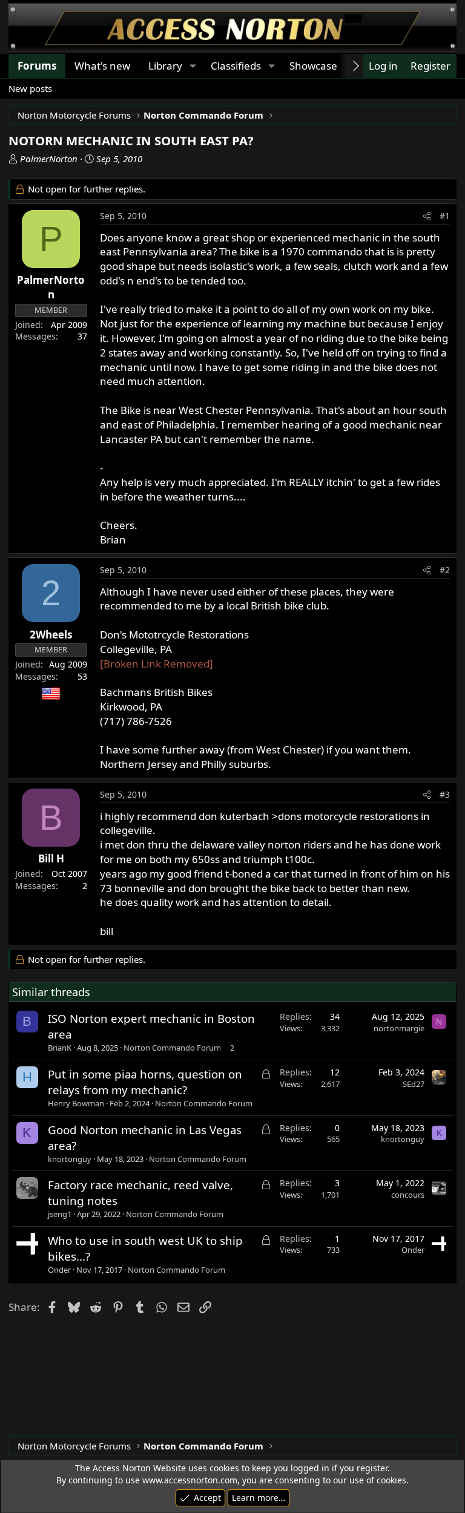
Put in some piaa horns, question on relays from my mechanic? (145, 1081)
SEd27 (413, 1083)
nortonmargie (399, 1028)
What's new (102, 66)
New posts (30, 88)
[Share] (426, 216)
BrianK (59, 1047)
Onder (59, 1269)
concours (407, 1194)
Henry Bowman (76, 1103)
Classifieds (236, 66)
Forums (37, 66)
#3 (445, 794)
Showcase (313, 66)
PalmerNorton (49, 159)
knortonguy (69, 1159)
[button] (192, 66)
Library (165, 66)
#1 (445, 216)
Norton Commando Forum (172, 1047)
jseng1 (59, 1214)
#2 (445, 570)
